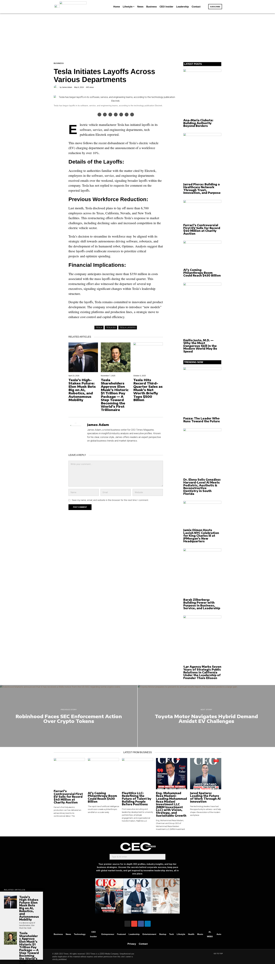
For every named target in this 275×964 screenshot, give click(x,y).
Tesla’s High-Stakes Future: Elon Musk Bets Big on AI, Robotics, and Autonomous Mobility (82, 390)
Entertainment (149, 934)
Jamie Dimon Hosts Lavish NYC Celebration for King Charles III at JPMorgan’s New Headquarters (201, 535)
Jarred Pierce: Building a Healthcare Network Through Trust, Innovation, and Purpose (202, 188)
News (68, 934)
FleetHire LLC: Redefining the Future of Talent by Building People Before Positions (136, 798)
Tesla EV (111, 327)
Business (59, 63)
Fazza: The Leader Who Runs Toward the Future (201, 420)
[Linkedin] (148, 924)
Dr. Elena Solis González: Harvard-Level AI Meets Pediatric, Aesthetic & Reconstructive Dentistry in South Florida (202, 486)
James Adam (67, 87)
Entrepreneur (107, 934)
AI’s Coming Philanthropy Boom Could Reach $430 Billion (202, 272)
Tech (171, 934)
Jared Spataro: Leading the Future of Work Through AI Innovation (205, 797)
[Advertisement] (137, 35)
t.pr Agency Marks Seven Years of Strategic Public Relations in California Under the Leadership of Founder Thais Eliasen (202, 672)
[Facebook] (141, 924)
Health (191, 934)
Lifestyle (181, 934)
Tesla (99, 327)
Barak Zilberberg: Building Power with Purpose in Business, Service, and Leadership (201, 604)
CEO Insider (93, 934)
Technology (80, 934)
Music (200, 934)
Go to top (218, 953)
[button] (205, 6)
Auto (219, 934)
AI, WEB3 (210, 934)
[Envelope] (134, 924)
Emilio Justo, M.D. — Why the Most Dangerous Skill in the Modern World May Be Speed (200, 346)
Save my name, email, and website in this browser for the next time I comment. (110, 500)
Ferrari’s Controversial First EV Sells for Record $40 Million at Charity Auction (201, 229)
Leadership (134, 934)
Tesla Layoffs (127, 327)
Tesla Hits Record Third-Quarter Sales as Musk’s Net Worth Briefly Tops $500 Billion (148, 390)
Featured (121, 934)
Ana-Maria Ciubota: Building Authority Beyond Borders (198, 123)
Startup (162, 934)
